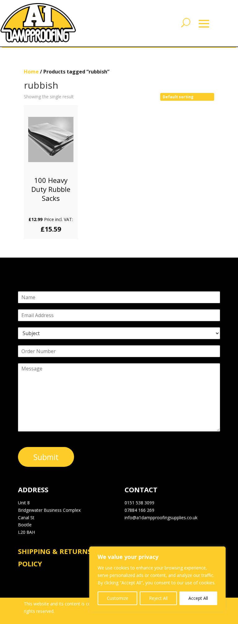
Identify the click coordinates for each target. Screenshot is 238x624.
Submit (46, 457)
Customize (117, 598)
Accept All (198, 598)
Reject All (158, 598)
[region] (157, 579)
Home (31, 71)
